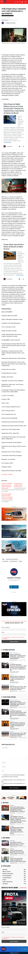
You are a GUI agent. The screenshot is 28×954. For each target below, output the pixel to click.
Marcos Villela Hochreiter (14, 671)
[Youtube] (22, 2)
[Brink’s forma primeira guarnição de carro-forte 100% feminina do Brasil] (5, 851)
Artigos (11, 815)
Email (3, 632)
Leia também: (5, 99)
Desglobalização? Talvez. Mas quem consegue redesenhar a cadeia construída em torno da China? (17, 830)
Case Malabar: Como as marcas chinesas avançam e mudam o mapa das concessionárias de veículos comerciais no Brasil (18, 819)
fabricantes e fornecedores (12, 559)
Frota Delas (12, 840)
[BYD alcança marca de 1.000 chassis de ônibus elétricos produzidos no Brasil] (5, 687)
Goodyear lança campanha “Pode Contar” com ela (18, 485)
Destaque (12, 674)
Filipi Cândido (12, 812)
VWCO (20, 561)
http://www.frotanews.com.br (14, 580)
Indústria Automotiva (7, 15)
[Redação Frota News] (3, 23)
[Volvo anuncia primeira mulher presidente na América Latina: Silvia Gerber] (5, 859)
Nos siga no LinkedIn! (7, 474)
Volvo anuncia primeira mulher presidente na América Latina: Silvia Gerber (18, 860)
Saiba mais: (5, 239)
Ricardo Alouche (13, 561)
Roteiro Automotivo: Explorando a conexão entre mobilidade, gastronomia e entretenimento (18, 656)
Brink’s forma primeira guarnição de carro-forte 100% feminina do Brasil (17, 852)
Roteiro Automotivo (14, 652)
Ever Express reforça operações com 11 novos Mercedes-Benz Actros (17, 844)
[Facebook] (15, 2)
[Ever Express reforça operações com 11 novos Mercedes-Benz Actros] (5, 843)
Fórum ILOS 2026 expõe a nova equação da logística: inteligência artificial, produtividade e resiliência (17, 809)
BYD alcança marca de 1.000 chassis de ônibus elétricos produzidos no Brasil (18, 688)
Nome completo (5, 627)
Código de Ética (14, 953)
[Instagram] (17, 2)
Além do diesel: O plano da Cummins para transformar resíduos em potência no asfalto (17, 678)
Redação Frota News (10, 22)
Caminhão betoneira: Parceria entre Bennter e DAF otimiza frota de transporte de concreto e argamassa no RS (18, 667)
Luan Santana (5, 561)
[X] (20, 2)
